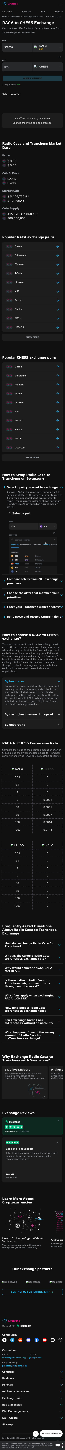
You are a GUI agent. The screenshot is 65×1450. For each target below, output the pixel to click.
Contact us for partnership (30, 1292)
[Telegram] (12, 1340)
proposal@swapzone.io (13, 1366)
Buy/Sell (26, 12)
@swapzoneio (35, 1358)
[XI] (4, 1340)
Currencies (15, 17)
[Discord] (28, 1340)
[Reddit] (20, 1340)
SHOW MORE (32, 337)
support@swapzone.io (13, 1358)
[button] (60, 4)
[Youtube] (44, 1340)
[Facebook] (36, 1340)
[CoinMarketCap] (60, 1340)
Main (4, 17)
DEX (43, 12)
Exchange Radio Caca (33, 17)
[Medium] (52, 1340)
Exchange (7, 12)
